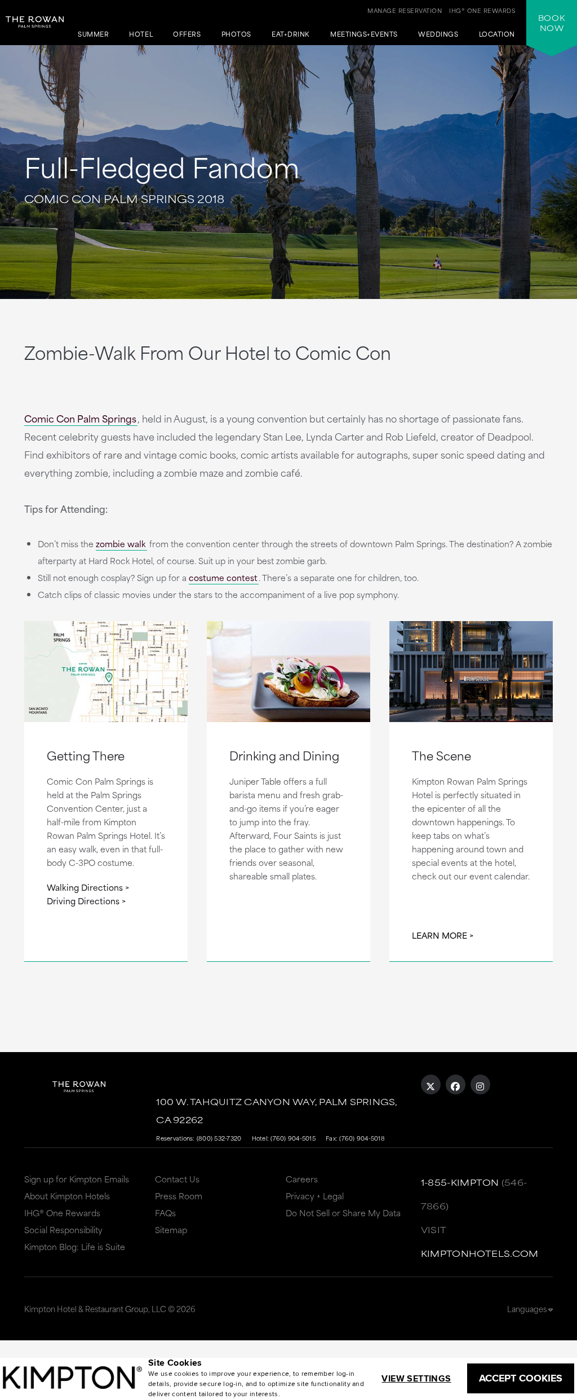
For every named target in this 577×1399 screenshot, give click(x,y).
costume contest (223, 577)
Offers (187, 34)
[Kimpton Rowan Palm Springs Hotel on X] (431, 1084)
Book (551, 22)
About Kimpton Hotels (67, 1195)
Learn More (439, 935)
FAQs (165, 1212)
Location (497, 34)
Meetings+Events (364, 34)
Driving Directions (83, 900)
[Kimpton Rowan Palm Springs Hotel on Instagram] (480, 1084)
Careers (302, 1178)
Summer (93, 34)
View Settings (416, 1378)
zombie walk (121, 543)
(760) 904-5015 (293, 1137)
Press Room (178, 1195)
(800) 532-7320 (219, 1137)
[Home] (35, 31)
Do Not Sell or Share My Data (343, 1212)
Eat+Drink (291, 34)
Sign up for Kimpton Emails (76, 1178)
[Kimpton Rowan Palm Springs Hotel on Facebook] (455, 1084)
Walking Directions (85, 887)
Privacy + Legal (315, 1195)
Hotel (141, 34)
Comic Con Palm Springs (80, 418)
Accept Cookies (520, 1378)
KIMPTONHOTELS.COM (480, 1253)
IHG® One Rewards (62, 1212)
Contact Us (177, 1178)
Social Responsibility (63, 1229)
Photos (236, 34)
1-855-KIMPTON (460, 1182)
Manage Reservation (404, 10)
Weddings (438, 34)
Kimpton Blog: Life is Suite (74, 1246)
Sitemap (171, 1229)
